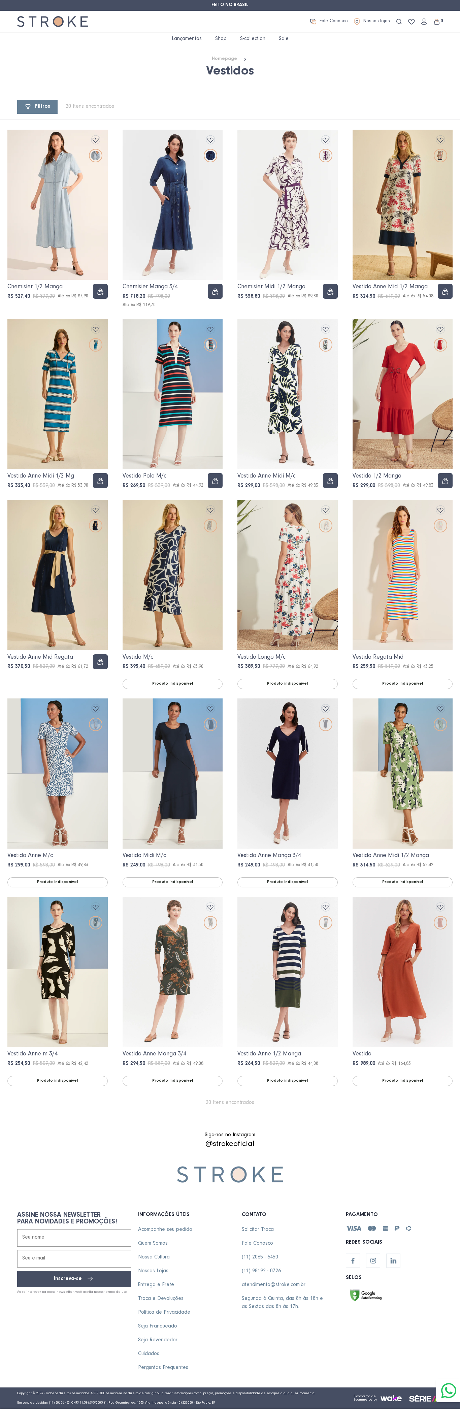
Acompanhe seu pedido (165, 1230)
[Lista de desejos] (411, 22)
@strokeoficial (230, 1145)
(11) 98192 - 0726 (261, 1271)
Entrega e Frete (156, 1285)
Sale (284, 39)
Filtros (42, 106)
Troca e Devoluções (161, 1299)
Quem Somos (153, 1243)
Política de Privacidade (164, 1312)
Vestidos (230, 72)
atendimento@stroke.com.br (273, 1285)
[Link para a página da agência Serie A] (426, 1398)
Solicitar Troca (258, 1230)
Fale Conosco (334, 21)
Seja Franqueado (157, 1326)
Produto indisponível (172, 684)
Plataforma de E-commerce (365, 1398)
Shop (221, 39)
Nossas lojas (376, 21)
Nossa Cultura (154, 1257)
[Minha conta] (424, 21)
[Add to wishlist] (95, 139)
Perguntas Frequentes (163, 1368)
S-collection (252, 39)
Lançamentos (187, 39)
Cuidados (148, 1354)
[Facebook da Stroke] (353, 1260)
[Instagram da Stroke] (373, 1260)
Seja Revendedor (157, 1340)
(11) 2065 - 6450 (260, 1257)
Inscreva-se (68, 1279)
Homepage (224, 59)
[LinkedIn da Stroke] (393, 1260)
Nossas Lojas (153, 1271)
